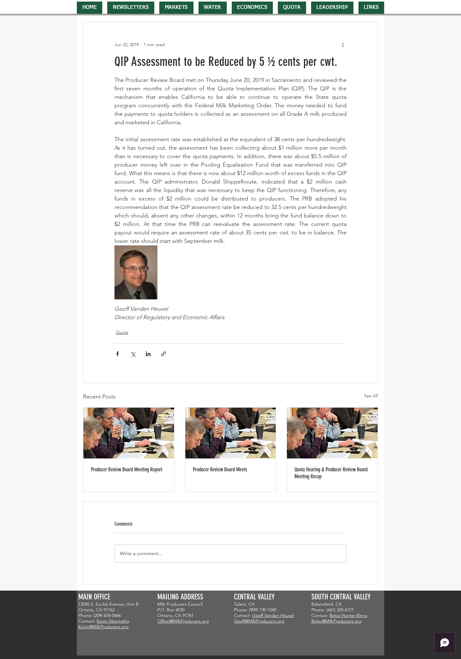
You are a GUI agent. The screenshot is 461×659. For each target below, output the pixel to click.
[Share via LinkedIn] (148, 354)
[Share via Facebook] (117, 354)
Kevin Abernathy (113, 621)
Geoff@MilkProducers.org (259, 621)
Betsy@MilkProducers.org (336, 621)
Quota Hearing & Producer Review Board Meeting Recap (331, 473)
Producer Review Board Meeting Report (126, 469)
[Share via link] (164, 354)
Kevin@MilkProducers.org (103, 627)
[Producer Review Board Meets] (230, 433)
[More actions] (343, 44)
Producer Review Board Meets (220, 469)
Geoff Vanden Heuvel (273, 615)
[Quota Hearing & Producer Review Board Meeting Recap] (332, 433)
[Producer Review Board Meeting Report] (128, 433)
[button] (130, 8)
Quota (122, 332)
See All (371, 396)
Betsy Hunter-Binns (348, 615)
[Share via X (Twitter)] (133, 354)
